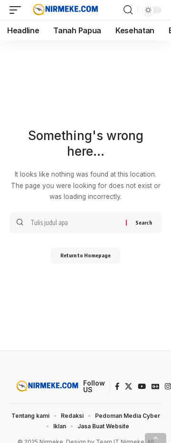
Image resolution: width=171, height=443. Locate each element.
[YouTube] (141, 386)
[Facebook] (117, 386)
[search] (128, 10)
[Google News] (155, 386)
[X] (128, 386)
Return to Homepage (85, 255)
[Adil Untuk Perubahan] (64, 10)
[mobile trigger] (18, 10)
